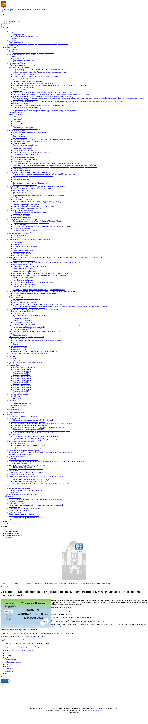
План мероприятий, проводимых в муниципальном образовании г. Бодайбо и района (38, 44)
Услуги (7, 485)
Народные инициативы (21, 168)
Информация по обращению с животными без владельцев (33, 176)
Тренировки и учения (20, 319)
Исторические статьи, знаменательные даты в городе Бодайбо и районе (37, 340)
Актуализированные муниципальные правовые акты (31, 62)
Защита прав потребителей (22, 217)
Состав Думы (13, 358)
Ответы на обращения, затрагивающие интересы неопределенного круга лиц (35, 499)
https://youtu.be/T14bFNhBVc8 (29, 630)
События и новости (19, 244)
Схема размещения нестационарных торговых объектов (32, 188)
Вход (6, 673)
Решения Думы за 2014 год (22, 371)
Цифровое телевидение (21, 179)
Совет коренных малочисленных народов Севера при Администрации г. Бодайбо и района (40, 483)
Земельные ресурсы (19, 192)
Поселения (12, 40)
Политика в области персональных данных (24, 516)
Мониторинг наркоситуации (23, 281)
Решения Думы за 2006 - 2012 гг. (24, 367)
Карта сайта (9, 672)
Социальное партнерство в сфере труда (26, 299)
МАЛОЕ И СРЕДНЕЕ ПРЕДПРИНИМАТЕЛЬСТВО (27, 465)
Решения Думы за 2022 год (22, 385)
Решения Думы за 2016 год (22, 375)
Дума (6, 355)
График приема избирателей (18, 395)
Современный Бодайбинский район (25, 36)
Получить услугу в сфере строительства (26, 205)
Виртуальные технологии (18, 677)
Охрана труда (17, 300)
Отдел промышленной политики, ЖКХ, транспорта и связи (29, 172)
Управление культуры (16, 118)
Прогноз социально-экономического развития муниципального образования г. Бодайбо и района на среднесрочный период (55, 167)
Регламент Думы (14, 360)
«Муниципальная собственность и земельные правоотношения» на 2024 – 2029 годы (42, 96)
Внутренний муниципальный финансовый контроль (31, 141)
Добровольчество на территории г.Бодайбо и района (31, 223)
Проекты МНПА (18, 58)
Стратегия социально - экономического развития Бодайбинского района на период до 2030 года (46, 163)
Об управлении (18, 123)
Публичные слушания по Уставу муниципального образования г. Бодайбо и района (41, 431)
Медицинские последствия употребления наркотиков (31, 279)
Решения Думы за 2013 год (22, 369)
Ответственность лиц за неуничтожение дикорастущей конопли (35, 282)
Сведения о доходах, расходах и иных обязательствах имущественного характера (41, 109)
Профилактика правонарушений (24, 261)
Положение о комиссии (17, 413)
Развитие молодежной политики (24, 78)
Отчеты (15, 248)
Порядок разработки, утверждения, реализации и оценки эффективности (38, 69)
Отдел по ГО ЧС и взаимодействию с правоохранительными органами (33, 310)
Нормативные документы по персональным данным (31, 518)
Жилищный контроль (20, 347)
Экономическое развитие (21, 161)
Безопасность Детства (20, 255)
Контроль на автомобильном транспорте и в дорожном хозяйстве (35, 351)
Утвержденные (18, 492)
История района (18, 35)
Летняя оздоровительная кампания (21, 478)
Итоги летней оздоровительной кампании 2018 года (31, 480)
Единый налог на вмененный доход (25, 145)
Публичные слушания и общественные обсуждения (27, 422)
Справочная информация (21, 252)
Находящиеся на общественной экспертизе (27, 490)
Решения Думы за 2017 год (22, 376)
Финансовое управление (17, 130)
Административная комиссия (19, 234)
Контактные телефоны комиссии (24, 277)
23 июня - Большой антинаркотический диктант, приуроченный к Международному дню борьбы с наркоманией (72, 583)
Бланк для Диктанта (33, 636)
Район (7, 31)
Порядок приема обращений (18, 503)
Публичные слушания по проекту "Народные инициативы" (33, 432)
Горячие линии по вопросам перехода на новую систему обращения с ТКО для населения (44, 174)
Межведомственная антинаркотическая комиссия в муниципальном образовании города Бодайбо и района (46, 262)
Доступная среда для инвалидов (20, 463)
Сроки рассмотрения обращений (20, 510)
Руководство (13, 49)
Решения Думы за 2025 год (22, 391)
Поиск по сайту (10, 523)
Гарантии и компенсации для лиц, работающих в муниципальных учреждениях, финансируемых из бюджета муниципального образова (60, 306)
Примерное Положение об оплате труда (26, 129)
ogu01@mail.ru (56, 626)
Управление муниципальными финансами (27, 82)
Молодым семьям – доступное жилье (25, 74)
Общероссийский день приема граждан (22, 514)
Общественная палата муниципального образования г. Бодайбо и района (34, 436)
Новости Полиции (11, 532)
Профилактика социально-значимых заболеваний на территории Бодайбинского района (43, 92)
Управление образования (17, 114)
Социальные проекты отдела (23, 232)
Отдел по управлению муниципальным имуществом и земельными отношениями (37, 187)
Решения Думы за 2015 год (22, 373)
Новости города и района (13, 535)
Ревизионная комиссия (13, 409)
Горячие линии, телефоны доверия (25, 246)
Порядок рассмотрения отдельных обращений (25, 508)
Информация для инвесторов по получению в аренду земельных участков (38, 196)
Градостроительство (16, 197)
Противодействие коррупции (19, 103)
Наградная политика (16, 434)
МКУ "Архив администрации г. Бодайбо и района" (26, 337)
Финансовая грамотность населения (21, 442)
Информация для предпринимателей (25, 154)
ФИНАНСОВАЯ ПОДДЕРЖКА (24, 467)
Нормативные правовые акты (23, 250)
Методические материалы (22, 253)
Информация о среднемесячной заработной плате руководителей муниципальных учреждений (45, 111)
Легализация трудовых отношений (25, 302)
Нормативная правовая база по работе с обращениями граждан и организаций (36, 505)
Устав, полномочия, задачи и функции (22, 54)
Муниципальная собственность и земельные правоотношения (34, 83)
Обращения (9, 496)
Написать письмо (15, 498)
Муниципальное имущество (22, 190)
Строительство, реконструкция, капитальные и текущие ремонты (35, 76)
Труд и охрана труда (16, 297)
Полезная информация (20, 329)
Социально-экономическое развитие (21, 156)
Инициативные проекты (21, 170)
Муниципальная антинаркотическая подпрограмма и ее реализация (36, 270)
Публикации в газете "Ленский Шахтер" (27, 449)
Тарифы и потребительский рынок (21, 210)
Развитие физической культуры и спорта (27, 80)
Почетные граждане (16, 42)
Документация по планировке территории (27, 208)
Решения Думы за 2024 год (22, 389)
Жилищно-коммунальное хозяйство (25, 185)
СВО (10, 519)
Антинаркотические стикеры (23, 264)
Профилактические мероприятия (24, 272)
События (8, 537)
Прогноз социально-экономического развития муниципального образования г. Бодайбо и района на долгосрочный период (55, 165)
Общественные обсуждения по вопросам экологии (30, 425)
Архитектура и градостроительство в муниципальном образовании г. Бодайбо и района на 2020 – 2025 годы (50, 85)
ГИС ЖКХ (16, 181)
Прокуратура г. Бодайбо (17, 456)
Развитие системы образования (23, 87)
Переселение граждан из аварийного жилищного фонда (28, 353)
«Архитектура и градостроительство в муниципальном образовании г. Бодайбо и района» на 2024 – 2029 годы (51, 94)
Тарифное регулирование (21, 214)
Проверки (16, 121)
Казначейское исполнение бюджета (25, 147)
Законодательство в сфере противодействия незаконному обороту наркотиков (39, 275)
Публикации (17, 243)
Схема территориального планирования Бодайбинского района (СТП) (37, 203)
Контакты (12, 400)
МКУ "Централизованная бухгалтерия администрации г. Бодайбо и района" (35, 331)
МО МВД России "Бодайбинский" (21, 454)
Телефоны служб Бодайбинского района (23, 474)
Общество (8, 414)
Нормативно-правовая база (22, 404)
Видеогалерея (13, 45)
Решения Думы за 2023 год (22, 387)
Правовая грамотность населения (24, 324)
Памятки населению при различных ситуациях (29, 328)
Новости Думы (10, 530)
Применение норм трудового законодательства (29, 308)
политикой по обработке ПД (92, 710)
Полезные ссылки (15, 512)
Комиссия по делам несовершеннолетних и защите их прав (29, 239)
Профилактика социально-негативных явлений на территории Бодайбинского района (42, 226)
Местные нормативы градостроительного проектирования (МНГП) (36, 201)
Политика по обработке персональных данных (17, 650)
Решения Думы (14, 366)
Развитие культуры (19, 89)
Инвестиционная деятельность (23, 158)
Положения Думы (15, 396)
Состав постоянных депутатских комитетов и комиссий (28, 362)
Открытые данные (15, 418)
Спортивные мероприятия (22, 228)
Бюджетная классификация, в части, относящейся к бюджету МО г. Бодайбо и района (42, 139)
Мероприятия (17, 120)
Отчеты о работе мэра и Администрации (23, 416)
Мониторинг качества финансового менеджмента (30, 132)
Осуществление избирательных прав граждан (24, 451)
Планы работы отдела (20, 224)
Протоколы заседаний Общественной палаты (28, 438)
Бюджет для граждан (20, 136)
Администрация (10, 47)
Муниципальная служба (17, 112)
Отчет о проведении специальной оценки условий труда (32, 152)
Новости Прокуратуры (13, 533)
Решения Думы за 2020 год (22, 382)
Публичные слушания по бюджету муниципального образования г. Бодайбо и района (42, 423)
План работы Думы (15, 398)
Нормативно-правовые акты (22, 199)
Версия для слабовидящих (11, 21)
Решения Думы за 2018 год (22, 378)
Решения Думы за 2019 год (22, 380)
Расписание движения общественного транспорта (26, 469)
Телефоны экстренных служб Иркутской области (26, 472)
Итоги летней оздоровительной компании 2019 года (31, 481)
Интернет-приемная (16, 501)
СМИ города (13, 470)
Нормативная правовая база (22, 149)
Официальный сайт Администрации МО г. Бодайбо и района (34, 420)
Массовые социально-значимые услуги (22, 494)
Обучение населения (20, 317)
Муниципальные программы (19, 67)
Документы (13, 56)
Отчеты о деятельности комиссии (24, 284)
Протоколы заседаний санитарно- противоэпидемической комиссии (36, 293)
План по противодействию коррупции (26, 107)
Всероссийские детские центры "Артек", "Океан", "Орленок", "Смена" (37, 221)
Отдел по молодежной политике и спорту (23, 219)
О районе (12, 33)
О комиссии (17, 241)
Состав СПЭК (18, 295)
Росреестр (12, 458)
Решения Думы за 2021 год (22, 384)
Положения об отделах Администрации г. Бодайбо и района (33, 53)
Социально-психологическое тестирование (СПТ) (30, 266)
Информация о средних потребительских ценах (29, 212)
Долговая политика (19, 143)
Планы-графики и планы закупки (24, 65)
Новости (12, 357)
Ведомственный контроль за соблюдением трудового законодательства (37, 304)
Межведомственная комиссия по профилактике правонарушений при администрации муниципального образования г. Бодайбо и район (56, 257)
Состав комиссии (19, 288)
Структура (12, 51)
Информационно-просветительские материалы (29, 445)
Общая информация (20, 335)
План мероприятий (19, 443)
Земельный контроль (20, 349)
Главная (3, 583)
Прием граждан (14, 507)
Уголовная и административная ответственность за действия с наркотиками (39, 290)
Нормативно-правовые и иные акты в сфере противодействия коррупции (38, 105)
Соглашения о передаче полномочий (25, 159)
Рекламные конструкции (21, 194)
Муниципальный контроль (18, 346)
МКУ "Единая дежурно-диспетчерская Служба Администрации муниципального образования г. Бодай (44, 326)
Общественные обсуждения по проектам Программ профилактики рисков (38, 427)
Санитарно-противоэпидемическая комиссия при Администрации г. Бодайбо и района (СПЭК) (42, 291)
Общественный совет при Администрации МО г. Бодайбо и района (36, 440)
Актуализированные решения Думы (21, 364)
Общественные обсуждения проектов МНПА (28, 429)
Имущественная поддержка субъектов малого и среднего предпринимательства (36, 476)
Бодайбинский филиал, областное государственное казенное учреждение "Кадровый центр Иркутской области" (47, 461)
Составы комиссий (19, 235)
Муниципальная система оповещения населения (29, 315)
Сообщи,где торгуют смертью (23, 286)
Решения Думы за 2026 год (22, 393)
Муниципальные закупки (17, 64)
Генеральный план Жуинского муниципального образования (34, 206)
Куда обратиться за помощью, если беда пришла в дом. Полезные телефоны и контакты (43, 273)
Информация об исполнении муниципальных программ (32, 71)
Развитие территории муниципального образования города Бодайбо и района (39, 73)
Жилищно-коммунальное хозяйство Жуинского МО (30, 183)
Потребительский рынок (21, 215)
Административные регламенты (20, 489)
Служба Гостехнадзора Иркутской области (23, 460)
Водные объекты (18, 313)
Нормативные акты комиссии (23, 268)
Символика (13, 38)
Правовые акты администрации (24, 60)
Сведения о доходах (20, 405)
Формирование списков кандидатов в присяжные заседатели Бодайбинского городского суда (41, 452)
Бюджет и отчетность (20, 138)
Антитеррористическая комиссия (20, 320)
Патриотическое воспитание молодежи (26, 230)
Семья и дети (17, 91)
